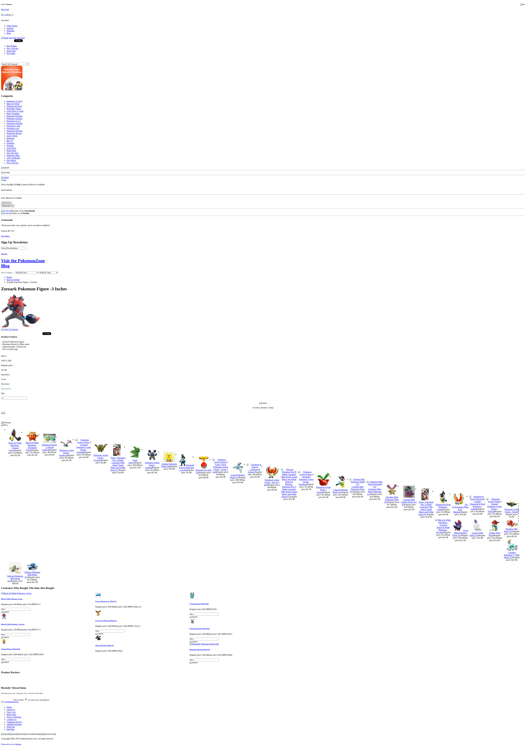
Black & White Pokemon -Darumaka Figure (32, 446)
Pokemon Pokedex (15, 123)
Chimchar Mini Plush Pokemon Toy (374, 491)
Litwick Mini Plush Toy (476, 534)
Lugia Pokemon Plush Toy (237, 476)
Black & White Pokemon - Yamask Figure (15, 447)
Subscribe (4, 254)
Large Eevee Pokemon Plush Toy (106, 620)
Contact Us (11, 719)
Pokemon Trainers (14, 118)
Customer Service (14, 722)
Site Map (10, 729)
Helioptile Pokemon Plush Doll (200, 649)
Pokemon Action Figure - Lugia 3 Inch (220, 469)
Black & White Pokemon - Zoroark (12, 624)
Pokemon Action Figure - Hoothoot (306, 481)
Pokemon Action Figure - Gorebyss (66, 452)
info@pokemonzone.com (12, 702)
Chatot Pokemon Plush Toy (340, 491)
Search (5, 58)
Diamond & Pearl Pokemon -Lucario (186, 467)
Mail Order (11, 714)
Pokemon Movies (14, 133)
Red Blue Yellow (14, 109)
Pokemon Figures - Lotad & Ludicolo (49, 447)
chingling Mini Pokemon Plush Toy (391, 499)
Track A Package (14, 717)
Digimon (10, 143)
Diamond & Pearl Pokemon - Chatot (443, 507)
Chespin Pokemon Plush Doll (10, 649)
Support (10, 28)
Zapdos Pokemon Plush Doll (169, 465)
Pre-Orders (11, 160)
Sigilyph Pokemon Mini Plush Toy (15, 578)
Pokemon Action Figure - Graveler (101, 457)
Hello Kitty (11, 150)
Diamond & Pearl (14, 106)
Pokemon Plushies (14, 116)
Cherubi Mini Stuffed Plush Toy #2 (409, 502)
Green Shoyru (133, 461)
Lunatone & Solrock (254, 470)
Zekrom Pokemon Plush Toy (104, 645)
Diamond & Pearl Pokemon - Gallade (477, 506)
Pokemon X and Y (15, 101)
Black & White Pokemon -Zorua (11, 599)
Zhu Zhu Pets (12, 153)
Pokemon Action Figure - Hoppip (323, 489)
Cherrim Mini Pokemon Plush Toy (357, 489)
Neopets (10, 145)
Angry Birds (12, 136)
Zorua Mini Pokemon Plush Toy (460, 533)
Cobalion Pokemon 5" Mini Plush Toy (512, 555)
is (11, 744)
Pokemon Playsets (14, 131)
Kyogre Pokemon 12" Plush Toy (106, 601)
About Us (11, 709)
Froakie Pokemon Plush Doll (199, 604)
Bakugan (10, 138)
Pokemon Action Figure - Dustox (511, 510)
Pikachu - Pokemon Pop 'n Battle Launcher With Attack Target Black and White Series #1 (289, 490)
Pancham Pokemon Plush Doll (199, 628)
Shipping (10, 31)
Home (9, 277)
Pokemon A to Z (14, 121)
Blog (9, 33)
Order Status (12, 26)
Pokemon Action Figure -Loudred (152, 465)
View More (5, 236)
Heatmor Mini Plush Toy (511, 530)
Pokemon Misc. (13, 155)
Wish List (11, 727)
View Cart (11, 712)
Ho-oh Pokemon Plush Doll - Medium (460, 508)
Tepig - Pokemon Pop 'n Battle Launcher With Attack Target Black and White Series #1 (117, 464)
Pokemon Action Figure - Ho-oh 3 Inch (271, 482)
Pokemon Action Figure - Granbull (83, 449)
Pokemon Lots (13, 128)
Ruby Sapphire (13, 113)
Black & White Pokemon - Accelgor (443, 530)
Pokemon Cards (13, 126)
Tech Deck (11, 148)
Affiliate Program (14, 724)
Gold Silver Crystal (15, 111)
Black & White (13, 104)
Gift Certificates (13, 158)
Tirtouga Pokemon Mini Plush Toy (32, 574)
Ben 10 (10, 141)
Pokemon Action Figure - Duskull (494, 509)
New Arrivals (12, 163)
